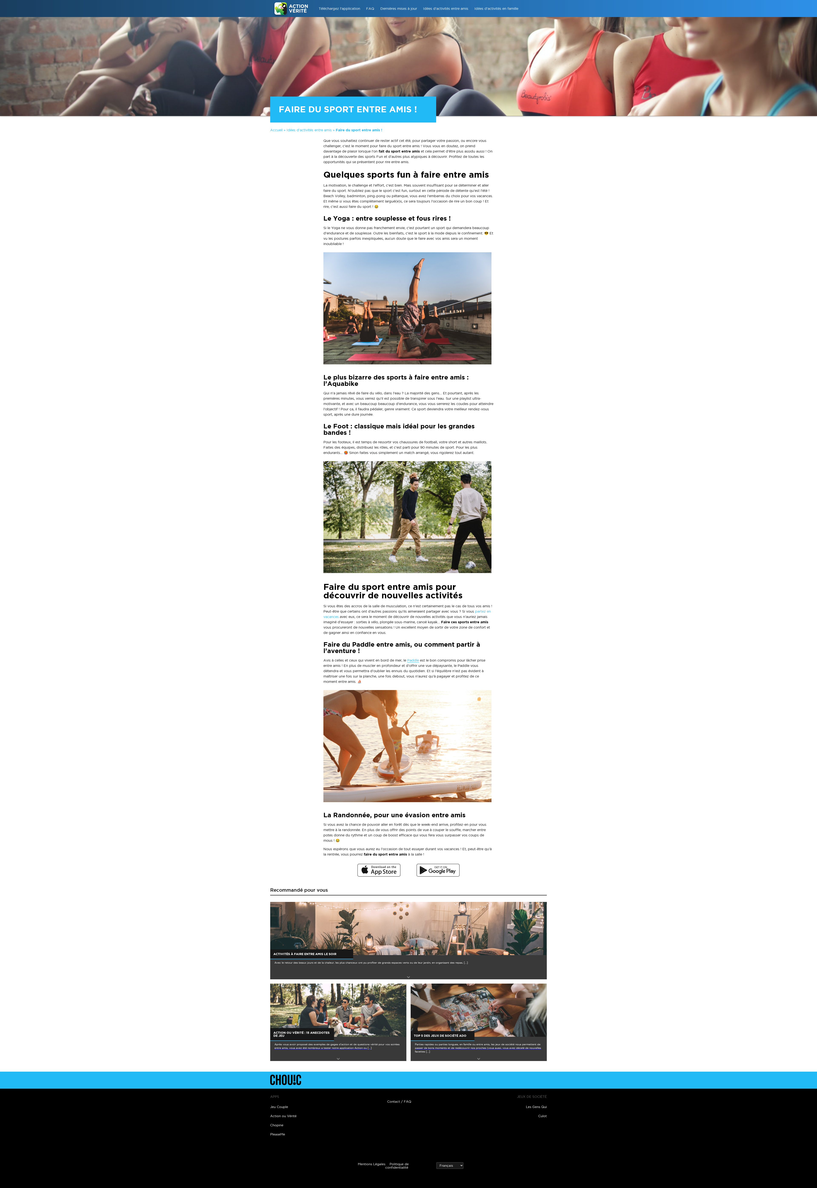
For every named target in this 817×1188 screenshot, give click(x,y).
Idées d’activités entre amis (445, 8)
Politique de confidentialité (397, 1165)
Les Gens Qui (536, 1107)
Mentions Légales (371, 1164)
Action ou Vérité (283, 1116)
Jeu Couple (279, 1107)
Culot (542, 1116)
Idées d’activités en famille (496, 8)
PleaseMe (277, 1134)
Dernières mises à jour (398, 8)
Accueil (276, 130)
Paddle (413, 660)
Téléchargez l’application (339, 8)
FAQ (370, 8)
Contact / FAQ (399, 1101)
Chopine (276, 1125)
